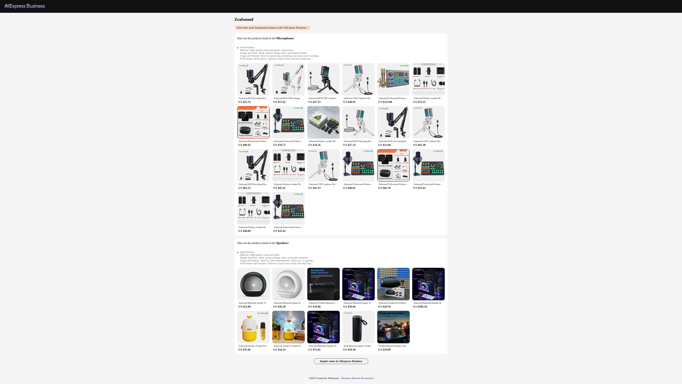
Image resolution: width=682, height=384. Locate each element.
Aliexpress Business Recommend (357, 378)
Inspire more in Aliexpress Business (341, 361)
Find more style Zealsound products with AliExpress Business (271, 27)
